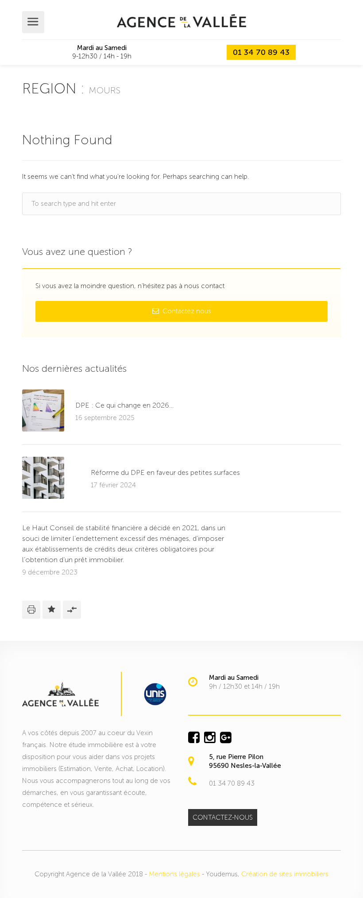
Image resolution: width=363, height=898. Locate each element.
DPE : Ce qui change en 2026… (124, 405)
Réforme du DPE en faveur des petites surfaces (165, 472)
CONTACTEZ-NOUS (223, 817)
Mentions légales (174, 874)
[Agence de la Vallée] (181, 20)
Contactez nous (186, 311)
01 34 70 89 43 (261, 52)
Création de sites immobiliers (284, 874)
